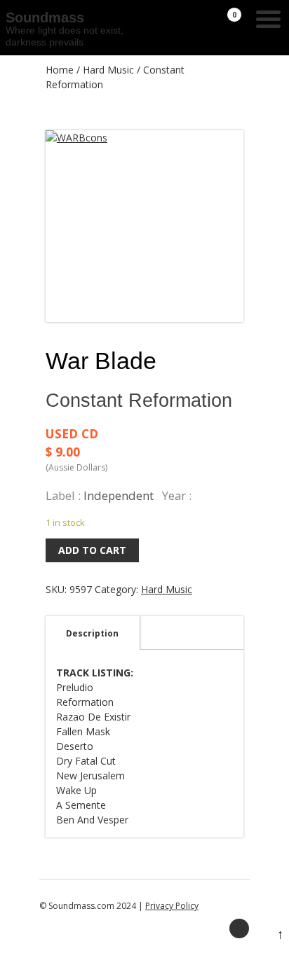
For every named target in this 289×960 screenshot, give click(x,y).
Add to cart (92, 550)
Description (92, 633)
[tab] (92, 633)
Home (60, 69)
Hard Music (108, 69)
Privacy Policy (172, 906)
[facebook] (239, 928)
